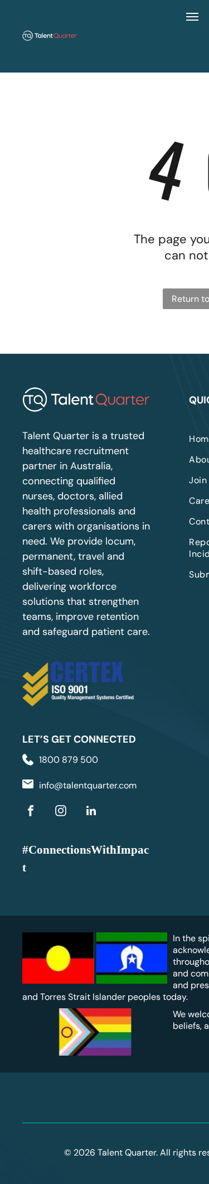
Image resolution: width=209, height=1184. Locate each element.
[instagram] (60, 812)
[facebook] (30, 812)
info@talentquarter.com (88, 785)
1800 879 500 (68, 760)
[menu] (192, 17)
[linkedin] (90, 812)
